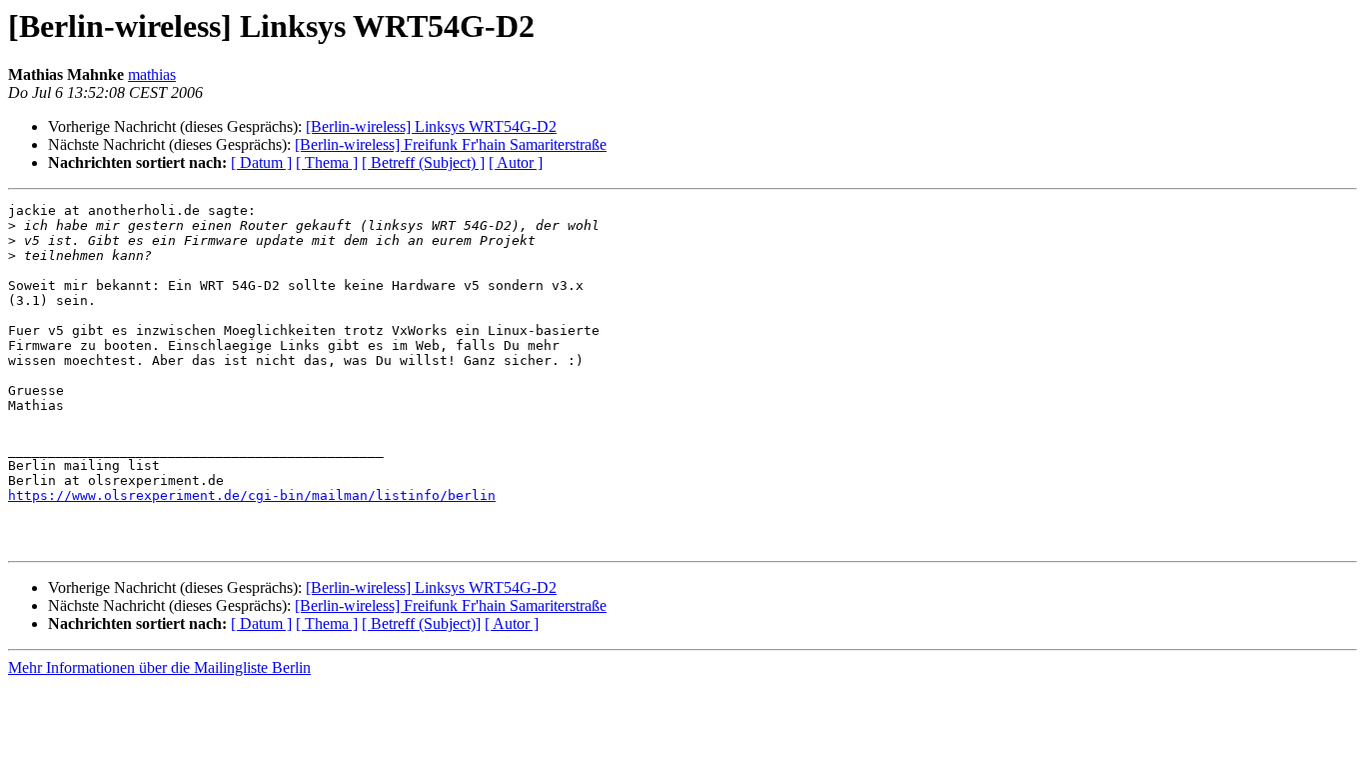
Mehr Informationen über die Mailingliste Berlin (159, 667)
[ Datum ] (261, 162)
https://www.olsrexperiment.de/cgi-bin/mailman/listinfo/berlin (252, 495)
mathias (152, 74)
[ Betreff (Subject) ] (423, 162)
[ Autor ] (516, 162)
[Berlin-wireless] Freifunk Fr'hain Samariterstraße (451, 144)
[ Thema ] (327, 162)
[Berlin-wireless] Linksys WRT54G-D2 (431, 126)
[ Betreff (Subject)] (421, 623)
